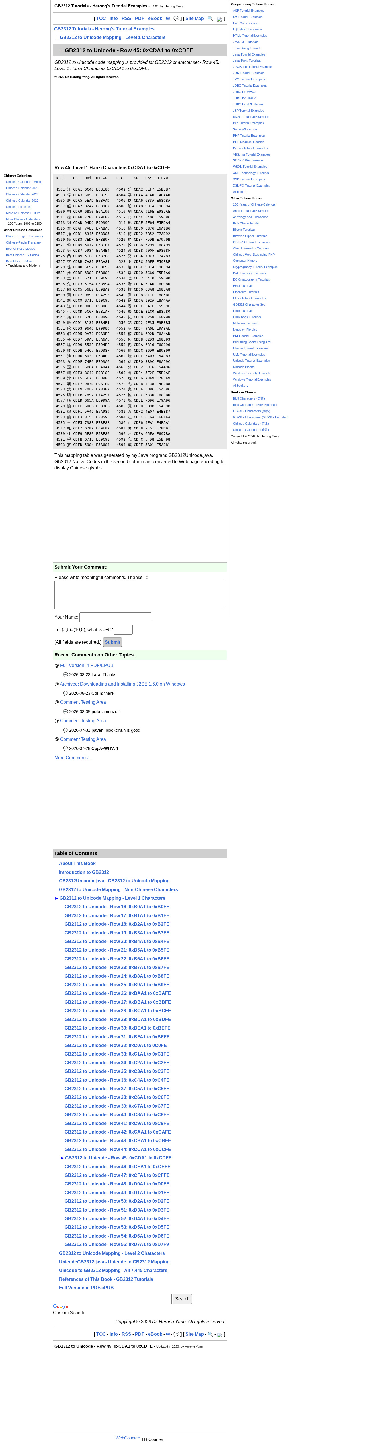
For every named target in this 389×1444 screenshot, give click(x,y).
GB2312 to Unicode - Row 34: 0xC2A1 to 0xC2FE (117, 1062)
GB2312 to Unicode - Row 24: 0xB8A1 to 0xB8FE (117, 976)
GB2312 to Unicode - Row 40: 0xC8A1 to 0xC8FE (117, 1114)
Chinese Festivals (18, 206)
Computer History (245, 260)
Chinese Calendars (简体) (251, 423)
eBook (155, 18)
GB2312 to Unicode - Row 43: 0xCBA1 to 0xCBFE (118, 1140)
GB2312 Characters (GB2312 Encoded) (260, 417)
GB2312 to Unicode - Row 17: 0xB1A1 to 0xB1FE (117, 915)
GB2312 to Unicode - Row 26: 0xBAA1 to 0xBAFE (118, 993)
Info (114, 18)
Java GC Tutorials (245, 42)
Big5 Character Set (246, 223)
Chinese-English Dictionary (24, 236)
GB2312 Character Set (249, 304)
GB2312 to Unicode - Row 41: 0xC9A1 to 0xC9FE (117, 1123)
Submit (112, 642)
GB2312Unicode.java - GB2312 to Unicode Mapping (114, 880)
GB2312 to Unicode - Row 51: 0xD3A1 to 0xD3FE (117, 1210)
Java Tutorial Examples (249, 54)
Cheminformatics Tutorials (251, 248)
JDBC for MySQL (245, 91)
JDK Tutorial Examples (249, 73)
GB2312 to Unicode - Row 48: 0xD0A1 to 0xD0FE (117, 1183)
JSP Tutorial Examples (248, 110)
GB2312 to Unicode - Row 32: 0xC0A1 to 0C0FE (116, 1045)
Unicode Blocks (244, 367)
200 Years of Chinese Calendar (254, 204)
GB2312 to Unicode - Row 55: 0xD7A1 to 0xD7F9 (117, 1244)
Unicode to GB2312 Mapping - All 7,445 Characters (113, 1270)
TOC (101, 18)
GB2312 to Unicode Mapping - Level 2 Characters (112, 1253)
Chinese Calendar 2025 (22, 188)
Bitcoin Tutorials (244, 229)
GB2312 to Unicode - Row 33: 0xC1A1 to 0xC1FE (117, 1054)
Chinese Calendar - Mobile (24, 181)
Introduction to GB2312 (84, 872)
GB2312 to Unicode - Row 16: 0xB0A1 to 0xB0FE (117, 906)
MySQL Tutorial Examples (251, 116)
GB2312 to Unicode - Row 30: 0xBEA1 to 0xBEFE (118, 1028)
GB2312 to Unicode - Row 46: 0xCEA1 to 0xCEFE (118, 1166)
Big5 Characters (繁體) (249, 398)
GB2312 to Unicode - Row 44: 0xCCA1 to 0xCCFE (118, 1149)
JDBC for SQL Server (248, 104)
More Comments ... (73, 757)
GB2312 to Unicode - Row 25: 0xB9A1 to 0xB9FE (117, 984)
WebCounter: (128, 1438)
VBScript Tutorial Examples (252, 154)
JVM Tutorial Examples (249, 79)
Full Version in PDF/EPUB (87, 665)
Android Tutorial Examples (251, 210)
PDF (139, 18)
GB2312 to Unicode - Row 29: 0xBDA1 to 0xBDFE (118, 1019)
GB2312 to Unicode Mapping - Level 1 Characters (113, 37)
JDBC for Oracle (244, 98)
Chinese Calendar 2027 (22, 200)
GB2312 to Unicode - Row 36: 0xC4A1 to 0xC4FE (117, 1080)
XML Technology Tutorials (251, 173)
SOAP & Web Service (248, 160)
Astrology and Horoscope (250, 217)
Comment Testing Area (83, 702)
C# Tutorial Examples (248, 17)
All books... (240, 191)
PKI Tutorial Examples (248, 336)
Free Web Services (246, 23)
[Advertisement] (26, 85)
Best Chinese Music (20, 261)
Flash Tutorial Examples (249, 298)
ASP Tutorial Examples (249, 10)
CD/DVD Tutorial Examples (252, 242)
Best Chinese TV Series (22, 255)
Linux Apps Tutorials (247, 317)
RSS (126, 18)
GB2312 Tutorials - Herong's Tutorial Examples (104, 28)
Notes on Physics (245, 329)
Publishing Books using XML (252, 342)
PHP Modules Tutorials (249, 142)
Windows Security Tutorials (252, 373)
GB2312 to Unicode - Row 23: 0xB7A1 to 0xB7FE (117, 967)
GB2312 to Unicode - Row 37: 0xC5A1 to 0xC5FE (117, 1088)
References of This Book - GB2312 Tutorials (106, 1279)
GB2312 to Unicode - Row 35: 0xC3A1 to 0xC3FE (117, 1071)
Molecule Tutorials (245, 323)
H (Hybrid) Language (247, 29)
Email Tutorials (243, 285)
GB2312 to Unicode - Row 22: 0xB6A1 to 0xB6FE (117, 958)
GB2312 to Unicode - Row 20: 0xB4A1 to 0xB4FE (117, 941)
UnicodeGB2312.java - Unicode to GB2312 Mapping (114, 1261)
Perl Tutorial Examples (248, 123)
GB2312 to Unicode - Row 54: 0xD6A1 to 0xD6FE (117, 1236)
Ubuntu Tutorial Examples (251, 348)
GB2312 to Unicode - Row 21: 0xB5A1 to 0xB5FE (117, 950)
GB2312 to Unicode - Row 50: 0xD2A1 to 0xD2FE (117, 1201)
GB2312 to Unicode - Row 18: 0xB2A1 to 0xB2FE (117, 924)
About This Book (77, 863)
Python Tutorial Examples (250, 148)
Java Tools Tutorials (247, 60)
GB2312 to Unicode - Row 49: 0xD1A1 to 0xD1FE (117, 1192)
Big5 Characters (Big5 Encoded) (255, 404)
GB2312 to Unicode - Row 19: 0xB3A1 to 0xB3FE (117, 932)
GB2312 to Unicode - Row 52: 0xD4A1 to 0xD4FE (117, 1218)
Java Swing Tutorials (247, 48)
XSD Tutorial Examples (249, 179)
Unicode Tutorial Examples (251, 360)
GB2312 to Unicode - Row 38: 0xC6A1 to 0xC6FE (117, 1097)
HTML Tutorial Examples (250, 35)
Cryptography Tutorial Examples (255, 267)
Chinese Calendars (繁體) (251, 429)
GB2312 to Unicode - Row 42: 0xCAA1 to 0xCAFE (118, 1132)
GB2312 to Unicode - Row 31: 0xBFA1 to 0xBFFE (117, 1036)
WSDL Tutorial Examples (250, 166)
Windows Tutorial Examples (252, 379)
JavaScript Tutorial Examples (253, 66)
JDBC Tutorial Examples (250, 85)
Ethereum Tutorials (246, 292)
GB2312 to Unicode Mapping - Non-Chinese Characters (118, 889)
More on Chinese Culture (23, 213)
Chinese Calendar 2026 (22, 194)
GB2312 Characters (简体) (251, 411)
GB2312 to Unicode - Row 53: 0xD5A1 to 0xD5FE (117, 1227)
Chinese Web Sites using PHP (254, 254)
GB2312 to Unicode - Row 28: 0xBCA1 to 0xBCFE (118, 1010)
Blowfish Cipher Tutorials (250, 236)
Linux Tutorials (243, 310)
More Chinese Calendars (23, 219)
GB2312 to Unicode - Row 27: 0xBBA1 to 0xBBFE (118, 1002)
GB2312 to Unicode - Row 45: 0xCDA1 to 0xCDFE (118, 1157)
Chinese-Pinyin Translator (24, 242)
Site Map (194, 18)
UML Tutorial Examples (249, 354)
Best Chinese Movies (20, 248)
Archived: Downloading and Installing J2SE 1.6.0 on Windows (122, 684)
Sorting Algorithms (245, 129)
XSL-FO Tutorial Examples (251, 185)
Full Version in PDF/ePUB (86, 1287)
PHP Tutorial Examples (249, 135)
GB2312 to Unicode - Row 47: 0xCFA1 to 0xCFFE (117, 1175)
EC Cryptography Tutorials (251, 279)
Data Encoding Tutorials (249, 273)
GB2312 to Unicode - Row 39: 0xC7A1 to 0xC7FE (117, 1106)
